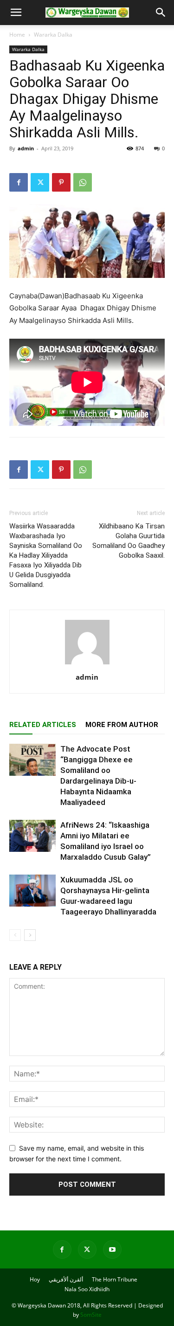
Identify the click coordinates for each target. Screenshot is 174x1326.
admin (26, 148)
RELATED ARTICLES (42, 725)
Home (17, 35)
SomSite (91, 1315)
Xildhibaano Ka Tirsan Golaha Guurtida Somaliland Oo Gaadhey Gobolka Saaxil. (128, 541)
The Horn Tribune (114, 1279)
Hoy (35, 1279)
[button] (16, 12)
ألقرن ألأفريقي (66, 1279)
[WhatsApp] (82, 182)
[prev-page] (15, 935)
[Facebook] (18, 182)
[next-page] (30, 935)
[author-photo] (87, 664)
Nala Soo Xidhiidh (87, 1289)
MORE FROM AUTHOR (121, 725)
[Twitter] (40, 182)
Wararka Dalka (53, 35)
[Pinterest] (61, 182)
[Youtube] (112, 1249)
